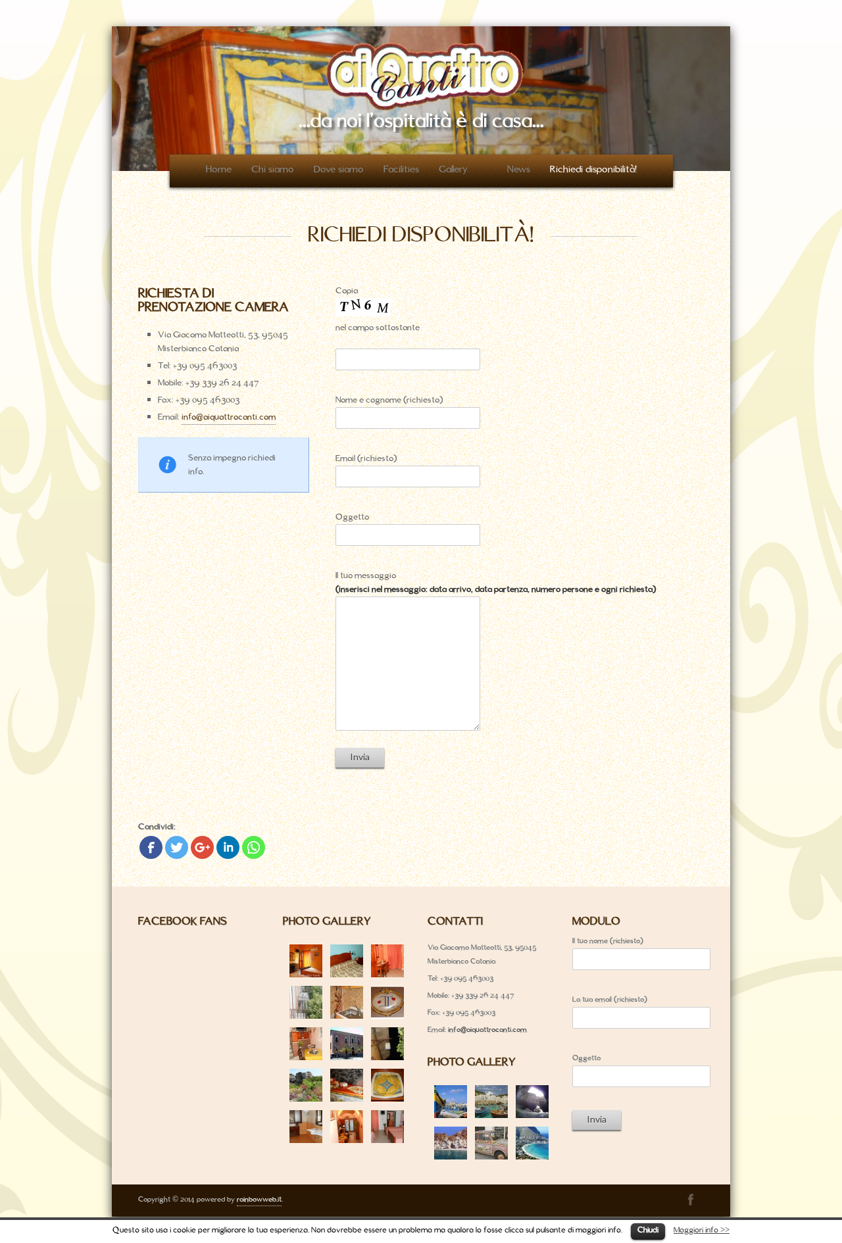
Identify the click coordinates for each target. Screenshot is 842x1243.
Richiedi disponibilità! (593, 170)
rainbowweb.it (259, 1200)
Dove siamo (339, 170)
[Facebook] (150, 847)
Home (219, 170)
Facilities (401, 170)
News (518, 170)
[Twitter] (176, 847)
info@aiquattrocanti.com (229, 417)
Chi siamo (272, 170)
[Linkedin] (227, 847)
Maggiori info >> (702, 1230)
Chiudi (647, 1230)
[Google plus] (202, 847)
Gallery (453, 170)
